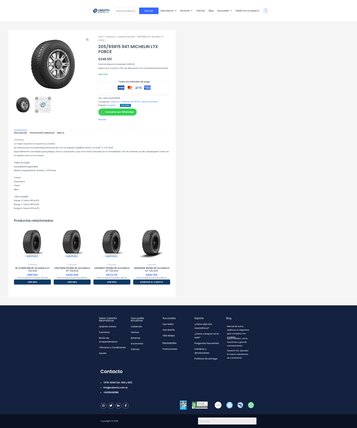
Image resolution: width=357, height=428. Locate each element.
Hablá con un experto (247, 10)
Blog (211, 10)
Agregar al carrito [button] (151, 282)
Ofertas (200, 10)
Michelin (102, 119)
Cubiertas (110, 36)
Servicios (185, 10)
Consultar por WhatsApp (119, 112)
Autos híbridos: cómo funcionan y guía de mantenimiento (237, 342)
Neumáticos (167, 10)
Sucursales (223, 10)
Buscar (149, 10)
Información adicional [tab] (42, 132)
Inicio (100, 36)
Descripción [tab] (20, 132)
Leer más (32, 282)
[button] (168, 11)
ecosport (111, 105)
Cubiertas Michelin (126, 36)
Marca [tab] (60, 132)
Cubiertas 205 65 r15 (130, 101)
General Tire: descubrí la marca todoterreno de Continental (237, 354)
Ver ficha (125, 105)
